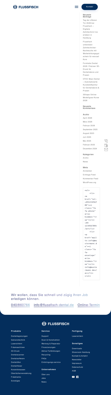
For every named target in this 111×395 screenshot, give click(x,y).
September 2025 (90, 130)
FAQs (44, 359)
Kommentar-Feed (90, 179)
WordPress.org (89, 182)
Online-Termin (89, 305)
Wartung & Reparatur (51, 344)
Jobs (44, 378)
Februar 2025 (89, 145)
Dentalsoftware (18, 359)
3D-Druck (15, 351)
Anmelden (87, 171)
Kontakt (89, 7)
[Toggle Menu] (76, 7)
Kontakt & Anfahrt (80, 356)
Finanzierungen (49, 347)
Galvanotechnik (18, 340)
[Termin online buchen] (106, 145)
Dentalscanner (17, 355)
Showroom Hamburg (81, 352)
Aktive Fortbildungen (51, 351)
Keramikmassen (18, 370)
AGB (74, 371)
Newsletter (77, 360)
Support (45, 336)
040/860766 (20, 305)
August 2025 (88, 133)
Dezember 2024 (90, 149)
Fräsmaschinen (18, 347)
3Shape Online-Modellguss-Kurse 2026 (91, 98)
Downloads (77, 349)
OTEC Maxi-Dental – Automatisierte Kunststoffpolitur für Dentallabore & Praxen (91, 85)
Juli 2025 (87, 137)
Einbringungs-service (51, 362)
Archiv (86, 158)
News (85, 162)
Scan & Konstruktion (51, 340)
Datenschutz (77, 367)
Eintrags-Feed (89, 175)
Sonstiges (15, 381)
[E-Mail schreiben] (106, 149)
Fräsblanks (16, 377)
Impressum (77, 363)
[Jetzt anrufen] (106, 141)
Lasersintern (16, 344)
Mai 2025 (87, 141)
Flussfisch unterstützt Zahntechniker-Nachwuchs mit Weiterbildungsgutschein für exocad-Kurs (91, 50)
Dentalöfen (16, 362)
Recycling (46, 355)
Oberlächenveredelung (21, 373)
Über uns (46, 375)
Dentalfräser (16, 366)
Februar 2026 (89, 126)
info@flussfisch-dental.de (54, 305)
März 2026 (87, 122)
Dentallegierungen (19, 336)
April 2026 (87, 118)
